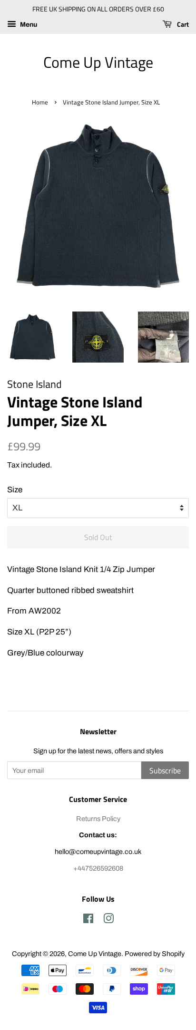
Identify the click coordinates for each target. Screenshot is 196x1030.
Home (40, 102)
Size (14, 489)
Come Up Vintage (98, 62)
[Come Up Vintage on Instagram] (108, 920)
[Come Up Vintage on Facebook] (88, 920)
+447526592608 (98, 868)
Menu (28, 24)
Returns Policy (98, 818)
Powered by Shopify (155, 953)
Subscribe (165, 770)
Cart (182, 24)
